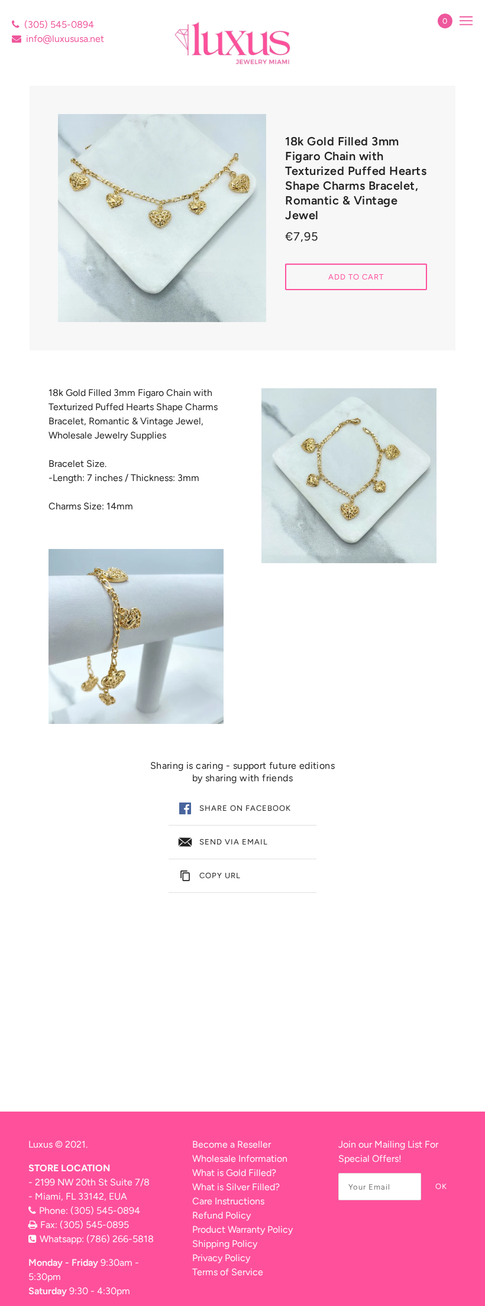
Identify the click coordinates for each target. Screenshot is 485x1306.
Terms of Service (227, 1272)
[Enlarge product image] (162, 218)
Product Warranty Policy (242, 1229)
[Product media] (136, 636)
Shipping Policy (224, 1243)
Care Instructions (228, 1201)
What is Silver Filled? (236, 1187)
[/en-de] (233, 43)
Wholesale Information (239, 1158)
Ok (441, 1186)
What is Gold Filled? (234, 1172)
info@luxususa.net (65, 38)
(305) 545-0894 (59, 24)
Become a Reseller (231, 1144)
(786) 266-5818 (120, 1239)
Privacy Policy (221, 1257)
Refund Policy (221, 1215)
